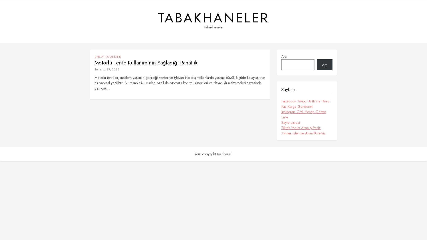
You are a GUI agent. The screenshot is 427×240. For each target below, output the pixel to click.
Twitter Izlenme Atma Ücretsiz (303, 133)
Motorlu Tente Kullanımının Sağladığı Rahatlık (146, 62)
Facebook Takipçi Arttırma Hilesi (305, 101)
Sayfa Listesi (290, 122)
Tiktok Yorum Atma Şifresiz (301, 127)
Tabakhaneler (213, 18)
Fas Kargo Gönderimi (297, 106)
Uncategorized (108, 57)
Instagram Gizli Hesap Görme (303, 111)
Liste (284, 117)
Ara (284, 56)
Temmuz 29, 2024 (107, 69)
